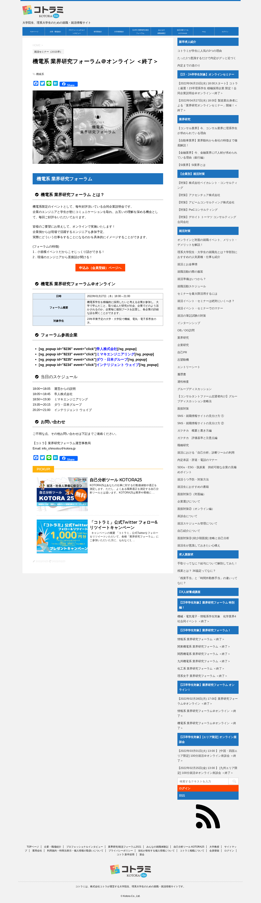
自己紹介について (188, 530)
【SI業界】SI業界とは (191, 164)
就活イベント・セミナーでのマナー (200, 308)
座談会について (187, 516)
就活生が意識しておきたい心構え (198, 545)
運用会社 (37, 850)
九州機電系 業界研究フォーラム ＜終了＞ (203, 661)
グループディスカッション (194, 389)
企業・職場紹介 (55, 32)
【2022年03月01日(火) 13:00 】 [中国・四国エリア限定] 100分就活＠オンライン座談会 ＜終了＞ (207, 755)
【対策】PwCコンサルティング (197, 209)
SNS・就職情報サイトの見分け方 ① (200, 415)
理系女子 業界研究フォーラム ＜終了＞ (202, 675)
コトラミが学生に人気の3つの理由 (199, 50)
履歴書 (181, 374)
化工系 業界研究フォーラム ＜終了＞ (201, 668)
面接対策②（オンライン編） (196, 508)
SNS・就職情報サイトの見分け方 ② (200, 423)
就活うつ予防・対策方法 (193, 479)
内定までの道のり (188, 65)
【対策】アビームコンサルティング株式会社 (205, 202)
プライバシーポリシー (120, 850)
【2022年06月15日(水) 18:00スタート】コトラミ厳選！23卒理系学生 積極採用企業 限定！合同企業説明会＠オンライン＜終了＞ (207, 88)
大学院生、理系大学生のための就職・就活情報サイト (148, 886)
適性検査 (183, 381)
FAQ (204, 32)
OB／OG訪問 (186, 330)
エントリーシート (188, 367)
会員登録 (214, 850)
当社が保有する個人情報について (156, 850)
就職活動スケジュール (191, 286)
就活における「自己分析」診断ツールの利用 (205, 452)
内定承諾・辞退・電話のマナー (197, 459)
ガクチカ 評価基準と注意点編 (197, 437)
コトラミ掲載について (192, 850)
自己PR (182, 352)
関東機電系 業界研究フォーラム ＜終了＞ (203, 646)
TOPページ (34, 32)
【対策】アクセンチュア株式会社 (198, 195)
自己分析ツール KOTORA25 (182, 31)
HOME (37, 45)
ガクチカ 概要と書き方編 (194, 430)
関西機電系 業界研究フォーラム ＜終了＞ (203, 653)
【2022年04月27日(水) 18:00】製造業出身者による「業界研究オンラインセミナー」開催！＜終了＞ (207, 105)
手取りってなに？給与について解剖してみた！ (207, 563)
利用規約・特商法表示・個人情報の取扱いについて (75, 850)
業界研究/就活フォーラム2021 (124, 846)
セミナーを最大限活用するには (197, 293)
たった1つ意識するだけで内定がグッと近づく (206, 58)
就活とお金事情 (187, 264)
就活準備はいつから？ (191, 279)
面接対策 (183, 408)
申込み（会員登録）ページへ (100, 268)
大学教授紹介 (119, 32)
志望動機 (183, 359)
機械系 (40, 74)
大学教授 (214, 846)
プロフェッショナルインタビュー (77, 31)
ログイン (225, 32)
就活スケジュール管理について (197, 523)
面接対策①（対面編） (191, 494)
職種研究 (183, 445)
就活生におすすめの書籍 (193, 486)
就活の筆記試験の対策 (191, 315)
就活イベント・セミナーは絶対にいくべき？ (205, 301)
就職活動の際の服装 (190, 271)
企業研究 (183, 345)
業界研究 (183, 337)
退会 (141, 854)
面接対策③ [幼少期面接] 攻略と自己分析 (203, 538)
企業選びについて (188, 501)
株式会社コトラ (98, 886)
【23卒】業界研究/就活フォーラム (140, 31)
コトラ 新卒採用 (125, 854)
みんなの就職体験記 (161, 31)
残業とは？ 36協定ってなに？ (196, 570)
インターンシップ (188, 323)
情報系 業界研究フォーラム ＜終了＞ (201, 639)
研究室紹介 (98, 32)
